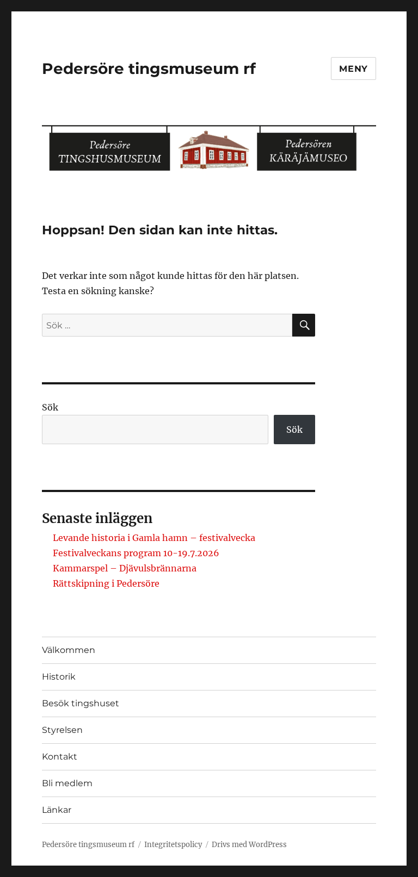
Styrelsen (62, 730)
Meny (353, 69)
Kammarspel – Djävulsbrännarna (124, 568)
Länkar (56, 810)
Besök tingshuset (80, 703)
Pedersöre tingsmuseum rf (149, 68)
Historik (59, 676)
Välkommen (68, 650)
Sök (50, 407)
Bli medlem (67, 783)
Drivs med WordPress (249, 844)
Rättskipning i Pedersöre (106, 583)
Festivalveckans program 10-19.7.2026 (136, 553)
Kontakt (59, 756)
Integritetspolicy (173, 844)
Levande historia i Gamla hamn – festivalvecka (154, 537)
